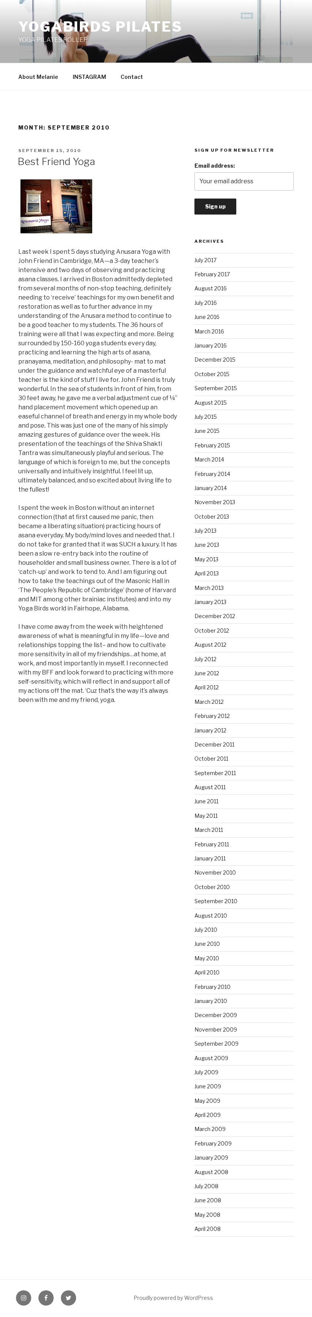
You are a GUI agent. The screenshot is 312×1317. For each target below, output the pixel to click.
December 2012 (214, 616)
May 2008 (207, 1214)
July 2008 (206, 1186)
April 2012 (206, 687)
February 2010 (212, 987)
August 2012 (210, 644)
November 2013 (214, 502)
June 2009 (207, 1086)
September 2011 (215, 773)
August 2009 (211, 1058)
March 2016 (209, 331)
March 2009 (210, 1129)
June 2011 (206, 801)
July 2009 (206, 1072)
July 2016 (205, 303)
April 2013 (206, 573)
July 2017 (205, 260)
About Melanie (38, 77)
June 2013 (206, 545)
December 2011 (214, 744)
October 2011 (211, 758)
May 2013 (206, 559)
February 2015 (212, 445)
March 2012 (209, 702)
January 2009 (211, 1157)
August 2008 (211, 1172)
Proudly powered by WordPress (173, 1298)
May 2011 (206, 815)
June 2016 (207, 317)
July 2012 (205, 659)
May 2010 (206, 958)
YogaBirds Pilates (100, 26)
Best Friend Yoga (56, 161)
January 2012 (210, 730)
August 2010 (210, 915)
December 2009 (215, 1015)
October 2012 (211, 630)
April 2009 (207, 1115)
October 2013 (211, 516)
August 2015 (210, 402)
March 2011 (208, 830)
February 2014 (212, 474)
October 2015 (211, 374)
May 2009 (207, 1101)
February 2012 (212, 716)
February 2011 (211, 844)
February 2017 (212, 274)
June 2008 (207, 1200)
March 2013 (209, 588)
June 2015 (207, 431)
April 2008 (207, 1229)
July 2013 (205, 530)
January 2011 (210, 858)
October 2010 (212, 887)
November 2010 (215, 872)
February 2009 (213, 1143)
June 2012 (206, 673)
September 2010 (215, 901)
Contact (132, 77)
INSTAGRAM (89, 77)
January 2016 (210, 345)
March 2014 (209, 459)
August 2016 (210, 288)
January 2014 (210, 488)
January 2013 (210, 602)
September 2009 (216, 1043)
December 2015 (215, 359)
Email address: (214, 165)
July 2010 (205, 929)
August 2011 (210, 787)
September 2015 (215, 388)
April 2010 (207, 972)
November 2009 (215, 1029)
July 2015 (205, 416)
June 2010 (207, 943)
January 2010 (210, 1001)
